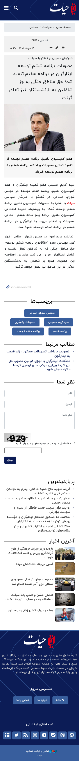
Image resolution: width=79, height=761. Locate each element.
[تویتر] (16, 735)
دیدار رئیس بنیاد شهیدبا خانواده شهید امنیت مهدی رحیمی (37, 500)
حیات (71, 203)
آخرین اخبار (62, 541)
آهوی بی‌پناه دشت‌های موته (34, 564)
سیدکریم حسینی (58, 322)
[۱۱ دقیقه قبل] (65, 615)
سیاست (47, 27)
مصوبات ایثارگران (25, 322)
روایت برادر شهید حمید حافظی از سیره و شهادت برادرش (42, 509)
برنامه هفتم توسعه (28, 331)
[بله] (53, 735)
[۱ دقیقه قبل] (65, 553)
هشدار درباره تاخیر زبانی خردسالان (30, 610)
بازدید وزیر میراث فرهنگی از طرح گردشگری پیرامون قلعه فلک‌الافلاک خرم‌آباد (30, 553)
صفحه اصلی (63, 27)
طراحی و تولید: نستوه (37, 751)
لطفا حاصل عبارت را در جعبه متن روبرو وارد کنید (45, 444)
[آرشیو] (7, 735)
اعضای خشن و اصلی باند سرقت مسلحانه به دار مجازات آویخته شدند (29, 597)
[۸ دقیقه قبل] (65, 599)
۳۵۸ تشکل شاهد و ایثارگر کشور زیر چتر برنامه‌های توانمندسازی (42, 528)
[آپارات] (72, 735)
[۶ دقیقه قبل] (65, 584)
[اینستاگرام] (35, 735)
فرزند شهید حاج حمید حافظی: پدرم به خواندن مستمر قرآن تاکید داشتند (38, 491)
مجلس (33, 27)
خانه (58, 700)
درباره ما (42, 700)
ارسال (10, 460)
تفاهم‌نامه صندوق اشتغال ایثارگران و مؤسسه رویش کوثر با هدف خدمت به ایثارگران (38, 519)
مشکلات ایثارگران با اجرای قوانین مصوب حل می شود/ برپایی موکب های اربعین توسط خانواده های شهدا (39, 365)
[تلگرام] (44, 735)
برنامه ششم (60, 331)
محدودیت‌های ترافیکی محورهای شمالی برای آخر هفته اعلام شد (32, 582)
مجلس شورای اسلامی (42, 313)
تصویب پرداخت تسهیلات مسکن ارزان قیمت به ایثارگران (38, 353)
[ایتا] (62, 735)
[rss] (26, 735)
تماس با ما (22, 700)
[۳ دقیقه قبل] (65, 568)
